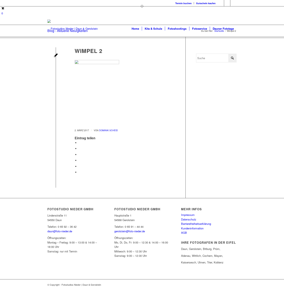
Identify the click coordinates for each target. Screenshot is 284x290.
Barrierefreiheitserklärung (196, 224)
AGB (184, 233)
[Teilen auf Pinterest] (80, 160)
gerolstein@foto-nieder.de (129, 231)
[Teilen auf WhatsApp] (80, 155)
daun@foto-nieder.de (59, 231)
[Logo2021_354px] (72, 29)
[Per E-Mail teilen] (80, 172)
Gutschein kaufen (206, 3)
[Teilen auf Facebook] (80, 143)
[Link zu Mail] (233, 3)
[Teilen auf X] (80, 149)
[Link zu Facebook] (221, 3)
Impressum (188, 215)
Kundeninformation (192, 228)
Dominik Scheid (108, 130)
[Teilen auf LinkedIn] (80, 166)
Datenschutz (188, 219)
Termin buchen (183, 3)
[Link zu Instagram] (227, 3)
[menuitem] (183, 3)
